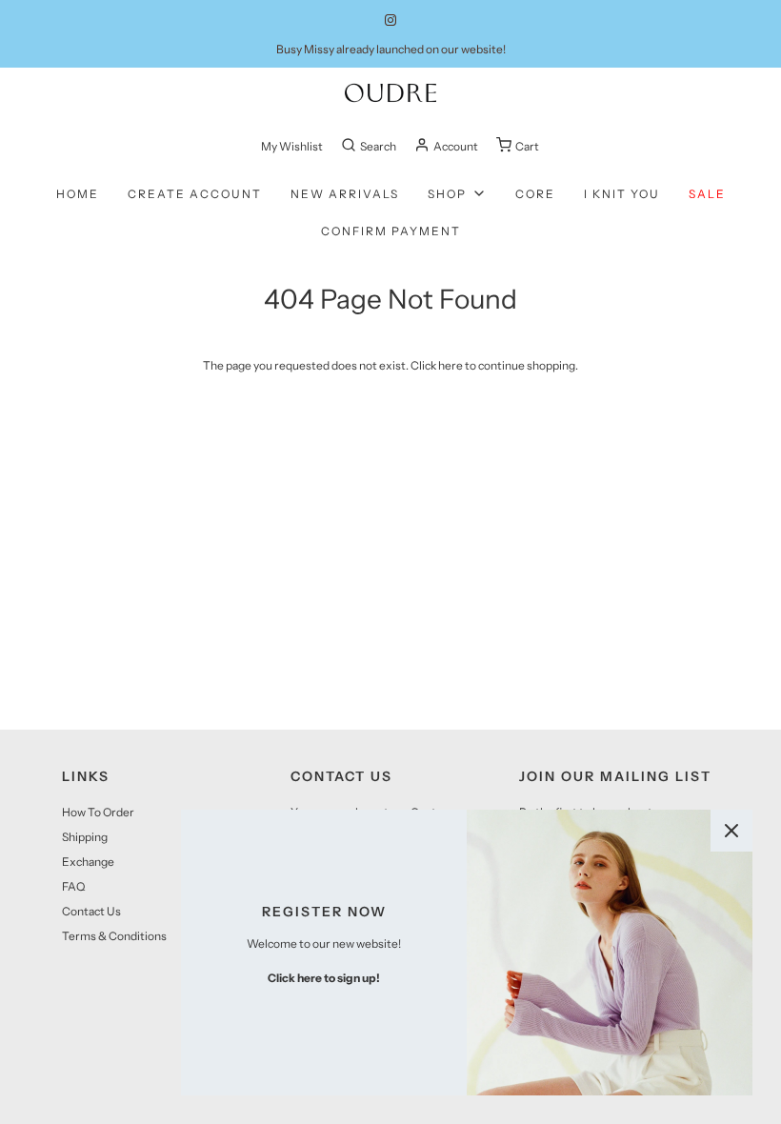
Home (77, 194)
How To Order (98, 812)
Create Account (195, 194)
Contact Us (91, 911)
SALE (707, 194)
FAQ (73, 886)
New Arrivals (344, 194)
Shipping (85, 837)
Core (535, 194)
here (450, 365)
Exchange (88, 861)
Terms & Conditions (114, 936)
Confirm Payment (391, 231)
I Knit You (622, 194)
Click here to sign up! (324, 978)
